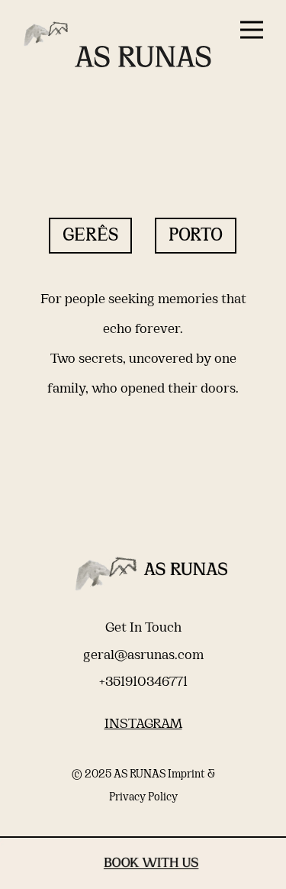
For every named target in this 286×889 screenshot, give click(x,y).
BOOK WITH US (143, 866)
